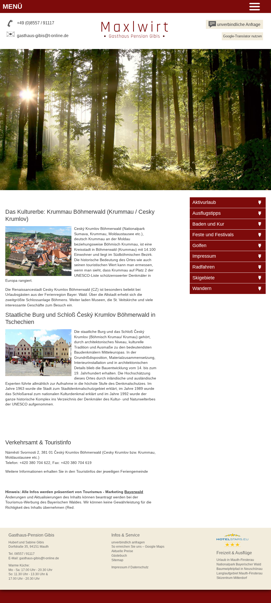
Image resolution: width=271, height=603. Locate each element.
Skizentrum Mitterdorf (231, 578)
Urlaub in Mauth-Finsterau (235, 560)
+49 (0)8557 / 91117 (35, 23)
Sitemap (117, 560)
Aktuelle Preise (122, 551)
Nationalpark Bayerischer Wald (238, 564)
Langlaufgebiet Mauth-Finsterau (239, 573)
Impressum (119, 567)
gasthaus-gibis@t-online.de (43, 35)
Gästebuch (119, 555)
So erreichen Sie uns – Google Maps (137, 546)
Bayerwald (133, 492)
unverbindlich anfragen (128, 542)
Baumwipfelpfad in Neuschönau (239, 569)
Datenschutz (139, 567)
